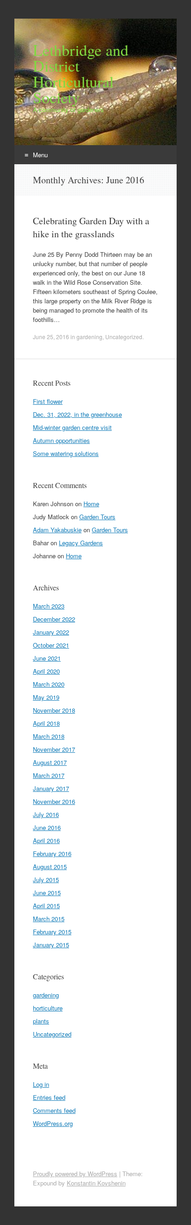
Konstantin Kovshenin (96, 1182)
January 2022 (51, 632)
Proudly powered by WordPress (75, 1173)
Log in (41, 1084)
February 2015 (52, 931)
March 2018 (48, 736)
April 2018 (46, 723)
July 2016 (46, 814)
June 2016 (47, 827)
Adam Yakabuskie (57, 529)
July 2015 (46, 879)
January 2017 (51, 788)
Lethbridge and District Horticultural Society (80, 73)
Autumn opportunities (61, 440)
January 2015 (51, 944)
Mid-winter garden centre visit (72, 427)
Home (91, 503)
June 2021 (47, 658)
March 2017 (48, 775)
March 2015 (48, 918)
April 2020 (46, 671)
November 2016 (54, 801)
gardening (89, 337)
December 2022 (54, 619)
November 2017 (54, 749)
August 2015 (50, 866)
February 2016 (52, 853)
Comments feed (54, 1110)
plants (41, 1021)
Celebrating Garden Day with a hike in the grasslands (91, 227)
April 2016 (46, 840)
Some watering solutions (66, 453)
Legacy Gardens (81, 542)
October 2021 (51, 645)
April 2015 (46, 905)
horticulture (48, 1008)
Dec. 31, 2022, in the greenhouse (77, 414)
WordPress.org (53, 1123)
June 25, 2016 (51, 337)
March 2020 (48, 684)
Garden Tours (97, 516)
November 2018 (54, 710)
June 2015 (47, 892)
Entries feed (49, 1097)
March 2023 (48, 606)
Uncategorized (123, 337)
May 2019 (46, 697)
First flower (48, 401)
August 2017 (50, 762)
